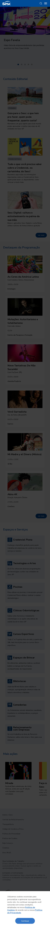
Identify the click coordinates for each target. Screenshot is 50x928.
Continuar (25, 921)
